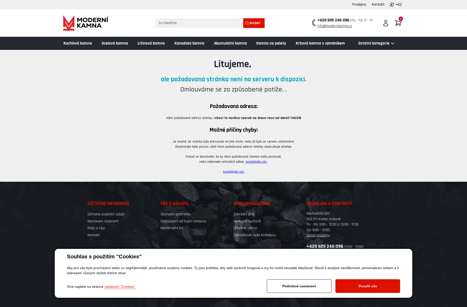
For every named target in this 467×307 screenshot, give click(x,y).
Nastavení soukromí (103, 221)
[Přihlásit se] (386, 23)
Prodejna (359, 4)
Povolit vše (368, 286)
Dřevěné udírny (245, 228)
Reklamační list (172, 228)
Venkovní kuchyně (247, 221)
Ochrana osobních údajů (106, 214)
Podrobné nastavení (299, 286)
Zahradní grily (244, 214)
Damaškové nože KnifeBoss (255, 235)
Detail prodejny (318, 235)
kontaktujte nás (256, 162)
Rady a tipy (96, 228)
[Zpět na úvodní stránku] (85, 23)
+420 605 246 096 (333, 20)
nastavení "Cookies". (120, 287)
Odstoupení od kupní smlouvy (183, 221)
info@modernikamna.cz (334, 26)
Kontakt (378, 4)
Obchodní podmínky (176, 214)
